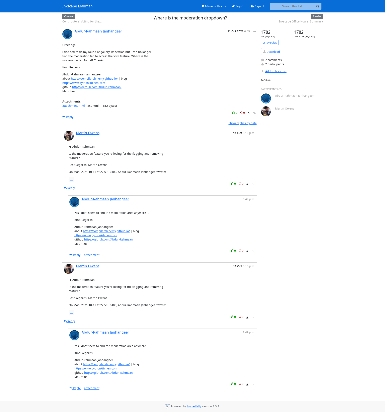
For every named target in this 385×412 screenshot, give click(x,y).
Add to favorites (276, 71)
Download (273, 52)
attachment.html (73, 106)
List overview (269, 42)
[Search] (317, 6)
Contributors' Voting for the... (82, 21)
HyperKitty (194, 406)
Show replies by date (243, 123)
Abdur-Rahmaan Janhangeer (98, 31)
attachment (91, 255)
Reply (69, 117)
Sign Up (259, 6)
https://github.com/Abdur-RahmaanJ (97, 87)
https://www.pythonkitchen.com (83, 83)
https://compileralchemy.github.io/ (94, 78)
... (71, 179)
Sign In (240, 6)
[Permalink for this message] (254, 113)
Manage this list (215, 6)
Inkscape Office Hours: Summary (301, 21)
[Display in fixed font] (248, 113)
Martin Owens (87, 132)
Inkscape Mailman (77, 6)
